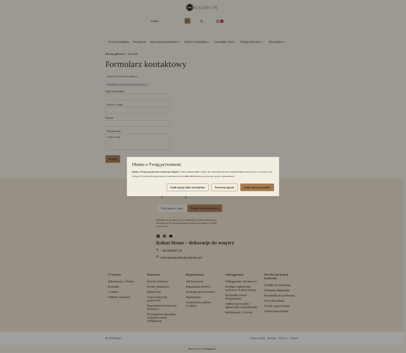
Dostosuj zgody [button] (224, 187)
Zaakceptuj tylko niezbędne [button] (187, 187)
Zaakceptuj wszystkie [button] (257, 187)
